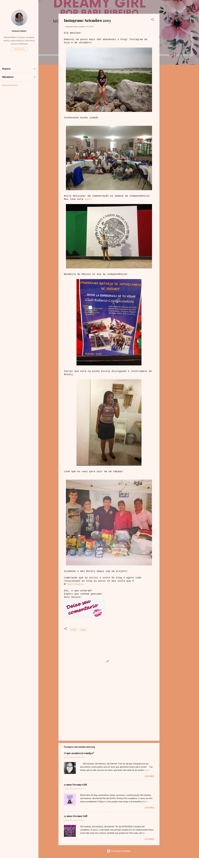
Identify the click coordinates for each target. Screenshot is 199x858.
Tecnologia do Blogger (120, 851)
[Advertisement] (170, 54)
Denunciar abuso (10, 85)
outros (73, 629)
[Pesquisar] (177, 7)
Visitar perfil (19, 49)
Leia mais (149, 776)
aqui (88, 199)
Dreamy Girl (74, 6)
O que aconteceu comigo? (79, 753)
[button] (152, 20)
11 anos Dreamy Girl (75, 784)
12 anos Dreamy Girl (75, 816)
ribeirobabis (74, 584)
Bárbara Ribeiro (19, 31)
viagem (83, 629)
